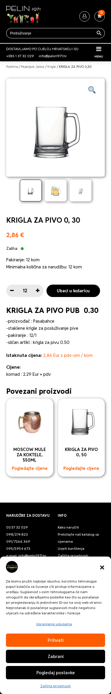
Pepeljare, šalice (32, 67)
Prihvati (56, 640)
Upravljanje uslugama (54, 624)
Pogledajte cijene (30, 468)
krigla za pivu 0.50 (51, 342)
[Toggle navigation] (99, 49)
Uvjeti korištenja (71, 548)
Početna (12, 67)
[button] (102, 567)
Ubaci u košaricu (73, 290)
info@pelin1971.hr (53, 56)
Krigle (51, 67)
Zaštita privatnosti (55, 686)
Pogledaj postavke (55, 672)
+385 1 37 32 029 (20, 56)
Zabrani (56, 656)
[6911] (12, 291)
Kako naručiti (68, 527)
